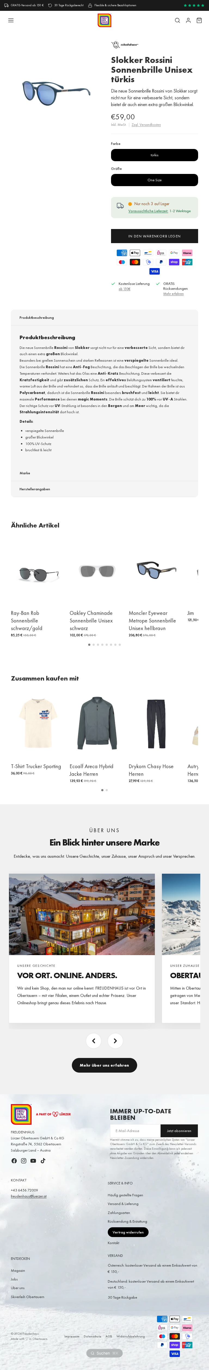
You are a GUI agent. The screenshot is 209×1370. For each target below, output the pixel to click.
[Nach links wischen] (94, 1041)
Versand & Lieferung (123, 1203)
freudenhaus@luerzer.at (29, 1196)
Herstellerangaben (35, 489)
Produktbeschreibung (37, 317)
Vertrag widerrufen (128, 1232)
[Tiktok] (43, 1161)
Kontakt (113, 1242)
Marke (25, 473)
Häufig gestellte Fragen (125, 1195)
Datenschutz (92, 1336)
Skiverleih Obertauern (27, 1296)
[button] (89, 645)
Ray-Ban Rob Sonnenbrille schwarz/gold (26, 620)
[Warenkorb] (199, 20)
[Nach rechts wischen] (115, 1041)
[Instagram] (23, 1161)
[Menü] (11, 20)
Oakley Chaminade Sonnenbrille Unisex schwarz (91, 620)
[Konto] (188, 20)
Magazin (18, 1270)
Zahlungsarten (119, 1212)
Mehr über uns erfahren (104, 1065)
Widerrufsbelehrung (130, 1336)
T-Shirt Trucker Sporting (36, 766)
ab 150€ (124, 289)
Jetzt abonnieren (179, 1131)
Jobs (14, 1279)
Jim (191, 612)
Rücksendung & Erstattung (127, 1221)
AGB (109, 1336)
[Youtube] (33, 1161)
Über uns (17, 1287)
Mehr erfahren (173, 293)
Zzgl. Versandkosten (146, 124)
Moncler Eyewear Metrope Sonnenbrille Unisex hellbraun (152, 620)
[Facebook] (14, 1161)
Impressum (71, 1336)
